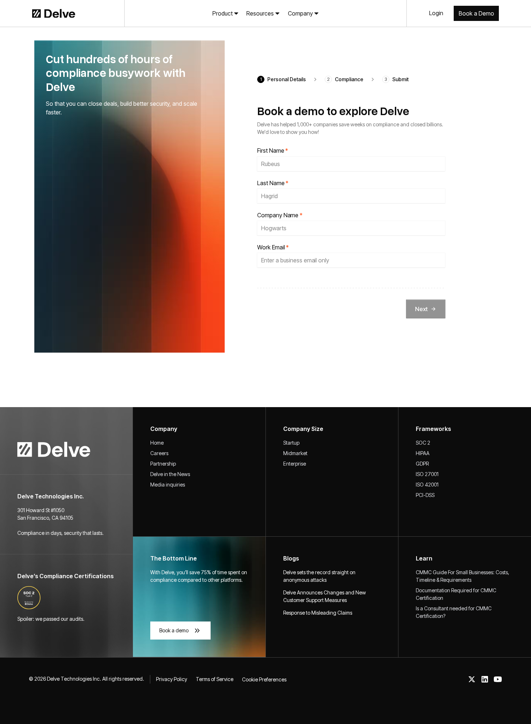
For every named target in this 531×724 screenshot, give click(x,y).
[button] (225, 13)
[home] (43, 13)
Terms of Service (214, 679)
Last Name (272, 183)
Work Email (273, 247)
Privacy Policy (171, 679)
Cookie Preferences (264, 679)
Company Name (279, 215)
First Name (272, 150)
